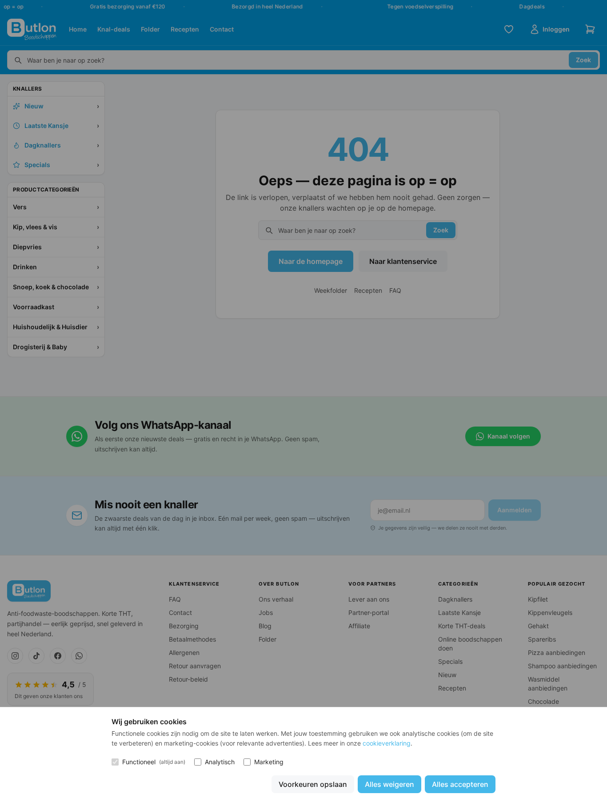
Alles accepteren (460, 784)
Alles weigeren (389, 784)
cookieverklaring (387, 743)
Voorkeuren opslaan (313, 784)
